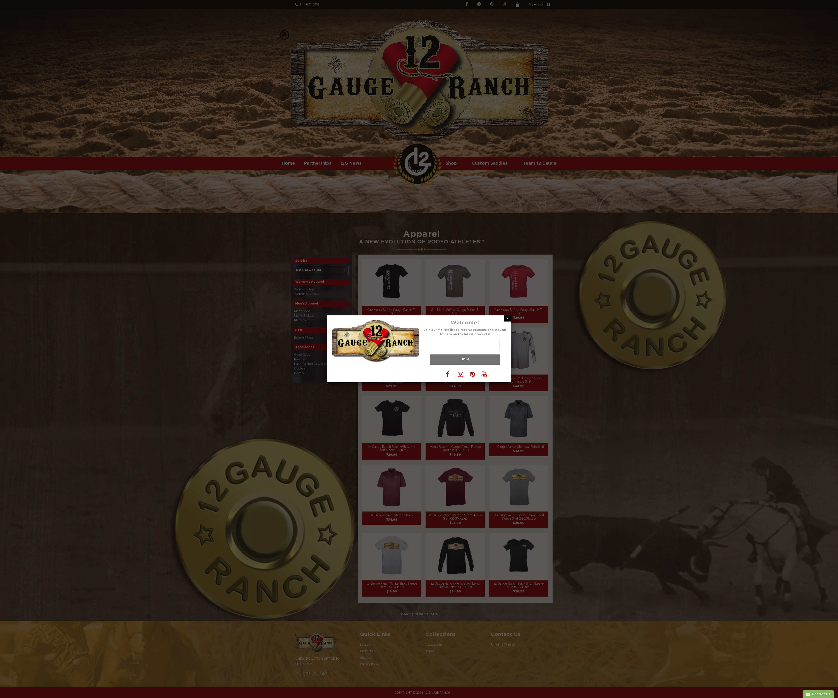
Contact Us (820, 694)
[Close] (507, 318)
